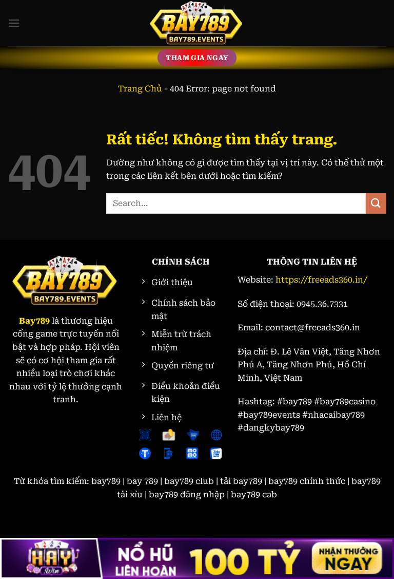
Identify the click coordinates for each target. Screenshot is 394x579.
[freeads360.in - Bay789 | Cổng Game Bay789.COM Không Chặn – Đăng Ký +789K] (197, 23)
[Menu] (14, 22)
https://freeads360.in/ (321, 280)
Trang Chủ (140, 89)
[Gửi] (376, 203)
